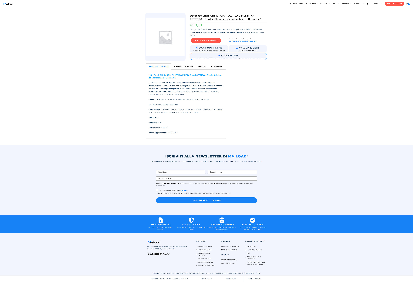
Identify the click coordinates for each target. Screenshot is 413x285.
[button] (206, 40)
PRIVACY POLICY (206, 279)
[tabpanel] (186, 104)
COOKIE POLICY (231, 279)
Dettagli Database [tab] (160, 66)
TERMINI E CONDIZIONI (255, 279)
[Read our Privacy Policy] (255, 193)
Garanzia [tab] (217, 66)
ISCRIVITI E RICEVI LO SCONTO (207, 200)
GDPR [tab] (202, 66)
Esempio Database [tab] (184, 66)
